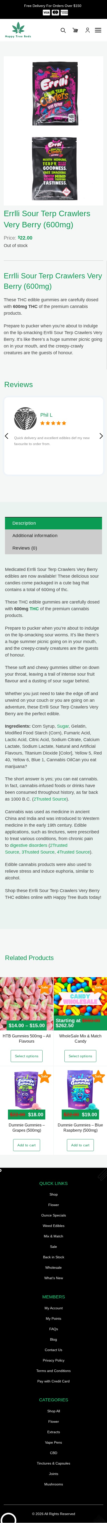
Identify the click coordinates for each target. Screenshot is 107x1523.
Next (101, 436)
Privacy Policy (53, 1360)
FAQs (53, 1329)
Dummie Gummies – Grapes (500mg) (27, 1127)
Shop (54, 1194)
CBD (53, 1453)
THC (34, 608)
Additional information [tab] (34, 535)
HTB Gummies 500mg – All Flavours (27, 1038)
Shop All (53, 1411)
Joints (53, 1474)
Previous (6, 436)
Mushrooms (53, 1484)
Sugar (63, 726)
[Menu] (98, 30)
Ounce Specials (53, 1215)
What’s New (53, 1278)
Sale (53, 1247)
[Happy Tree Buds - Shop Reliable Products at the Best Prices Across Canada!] (28, 30)
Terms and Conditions (53, 1371)
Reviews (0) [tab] (24, 548)
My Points (53, 1318)
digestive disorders (28, 845)
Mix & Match (53, 1236)
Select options (27, 1056)
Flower (53, 1205)
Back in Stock (53, 1257)
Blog (53, 1339)
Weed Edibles (53, 1226)
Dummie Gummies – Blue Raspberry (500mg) (80, 1127)
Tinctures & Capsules (53, 1463)
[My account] (87, 30)
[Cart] (75, 30)
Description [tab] (24, 523)
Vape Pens (53, 1442)
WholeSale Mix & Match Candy (80, 1038)
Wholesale (53, 1267)
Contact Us (53, 1350)
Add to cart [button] (26, 1145)
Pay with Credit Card (53, 1381)
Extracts (53, 1432)
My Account (54, 1308)
